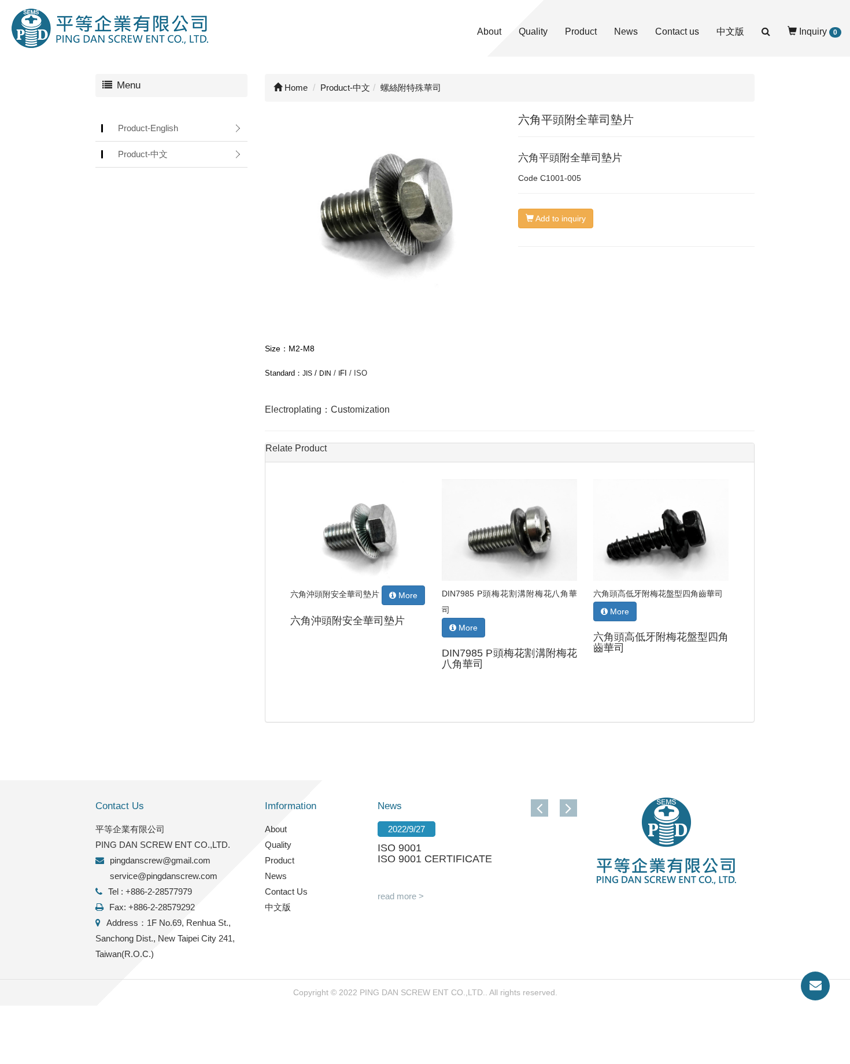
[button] (568, 808)
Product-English (148, 128)
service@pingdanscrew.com (163, 876)
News (626, 31)
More (406, 595)
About (489, 31)
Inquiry (817, 31)
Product (581, 31)
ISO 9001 (400, 848)
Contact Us (286, 891)
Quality (533, 31)
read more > (401, 896)
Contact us (677, 31)
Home (295, 87)
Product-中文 (143, 154)
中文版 (730, 31)
